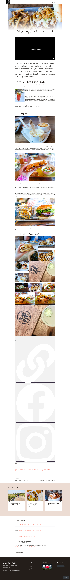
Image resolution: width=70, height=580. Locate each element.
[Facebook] (52, 2)
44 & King (18, 337)
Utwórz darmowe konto (24, 541)
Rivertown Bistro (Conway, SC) (53, 504)
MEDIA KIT (60, 566)
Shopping (24, 2)
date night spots (18, 474)
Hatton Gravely (32, 34)
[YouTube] (56, 2)
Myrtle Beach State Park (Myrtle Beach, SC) (15, 504)
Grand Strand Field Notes (38, 474)
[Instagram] (54, 2)
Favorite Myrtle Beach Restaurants (27, 474)
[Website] (35, 382)
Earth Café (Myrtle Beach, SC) (33, 469)
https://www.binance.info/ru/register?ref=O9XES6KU (25, 546)
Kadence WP (25, 577)
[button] (26, 248)
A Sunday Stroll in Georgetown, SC (21, 479)
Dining (29, 2)
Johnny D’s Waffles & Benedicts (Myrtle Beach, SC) (34, 505)
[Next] (60, 500)
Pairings (19, 2)
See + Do (39, 2)
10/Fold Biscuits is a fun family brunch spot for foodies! (29, 524)
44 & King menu (19, 146)
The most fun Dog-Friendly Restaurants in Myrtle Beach (30, 530)
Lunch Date (46, 474)
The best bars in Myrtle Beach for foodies (27, 536)
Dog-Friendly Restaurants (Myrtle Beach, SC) (46, 479)
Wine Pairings (32, 564)
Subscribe (63, 2)
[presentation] (16, 495)
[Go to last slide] (9, 500)
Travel (33, 2)
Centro (52, 95)
